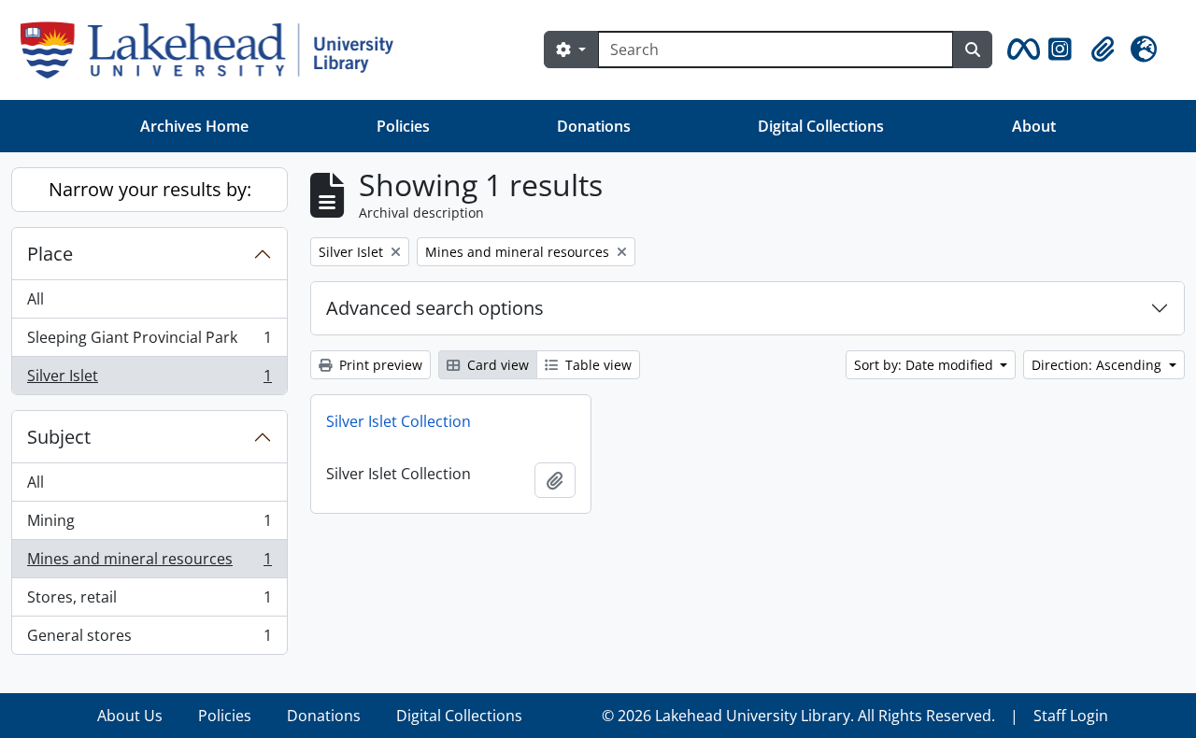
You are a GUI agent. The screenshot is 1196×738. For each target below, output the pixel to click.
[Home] (214, 50)
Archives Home (194, 126)
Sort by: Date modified (925, 365)
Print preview (378, 365)
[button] (1020, 49)
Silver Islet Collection (398, 421)
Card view (496, 365)
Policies (403, 126)
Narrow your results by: (150, 189)
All (35, 299)
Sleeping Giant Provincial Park (149, 342)
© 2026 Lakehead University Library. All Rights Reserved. (798, 715)
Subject (59, 436)
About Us (130, 715)
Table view (597, 365)
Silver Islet (149, 379)
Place (50, 253)
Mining (149, 525)
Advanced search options (435, 307)
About (1034, 126)
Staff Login (1070, 715)
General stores (149, 639)
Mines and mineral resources (149, 563)
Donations (594, 126)
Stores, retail (149, 602)
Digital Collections (821, 126)
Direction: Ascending (1098, 365)
